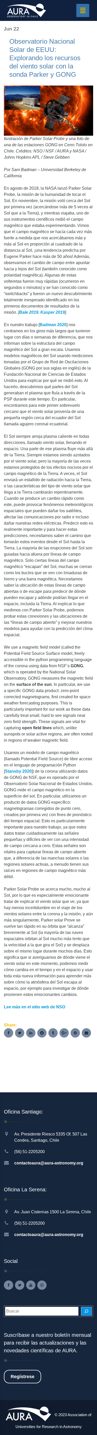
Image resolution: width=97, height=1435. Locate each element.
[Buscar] (86, 1311)
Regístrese (22, 1376)
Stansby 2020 (18, 771)
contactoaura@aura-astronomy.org (48, 1163)
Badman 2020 (53, 325)
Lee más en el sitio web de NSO (34, 1007)
